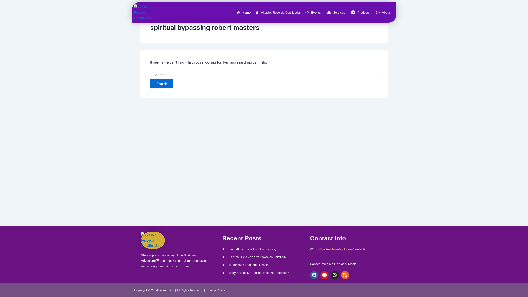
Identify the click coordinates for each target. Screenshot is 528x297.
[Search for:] (264, 75)
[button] (314, 12)
